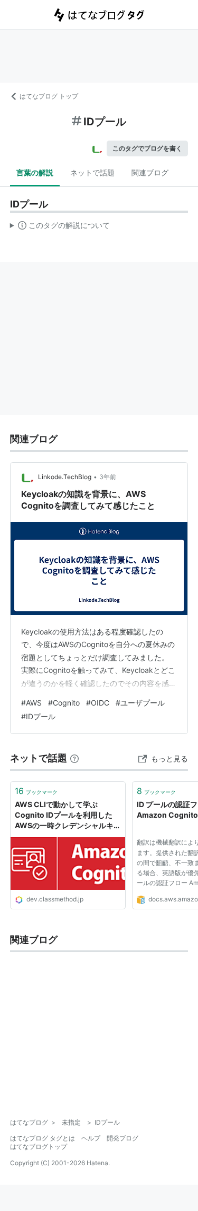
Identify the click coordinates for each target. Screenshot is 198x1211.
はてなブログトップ (38, 1146)
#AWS (31, 702)
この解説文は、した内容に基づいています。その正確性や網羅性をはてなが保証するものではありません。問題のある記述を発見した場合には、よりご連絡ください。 (60, 227)
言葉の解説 (34, 172)
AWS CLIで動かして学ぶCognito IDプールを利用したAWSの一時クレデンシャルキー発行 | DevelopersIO (68, 815)
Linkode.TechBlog (64, 477)
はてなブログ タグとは (42, 1138)
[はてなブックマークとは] (74, 757)
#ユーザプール (140, 702)
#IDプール (38, 716)
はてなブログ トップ (49, 96)
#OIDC (97, 702)
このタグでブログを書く (147, 148)
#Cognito (64, 702)
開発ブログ (122, 1138)
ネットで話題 (92, 172)
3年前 (107, 477)
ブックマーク (36, 791)
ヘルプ (90, 1138)
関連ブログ (149, 172)
